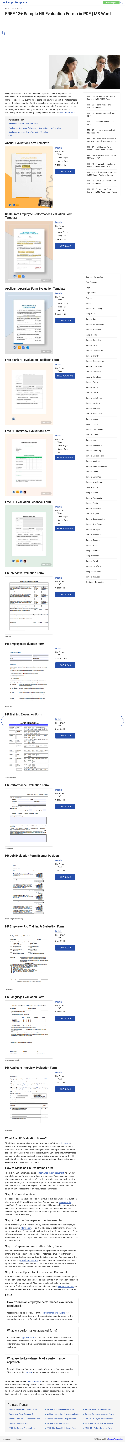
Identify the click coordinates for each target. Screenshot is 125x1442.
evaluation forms (66, 112)
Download (65, 171)
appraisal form (27, 1337)
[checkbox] (4, 2)
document (65, 1143)
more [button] (10, 136)
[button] (121, 2)
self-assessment (33, 1381)
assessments (65, 1202)
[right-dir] (122, 721)
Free (111, 3)
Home (7, 8)
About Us (18, 1439)
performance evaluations (54, 1313)
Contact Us (6, 1439)
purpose (28, 1372)
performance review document (50, 1173)
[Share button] (3, 33)
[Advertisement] (62, 35)
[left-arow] (2, 721)
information (26, 1228)
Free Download (65, 376)
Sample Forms (17, 8)
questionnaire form (29, 1260)
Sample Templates (115, 1439)
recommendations (66, 1286)
